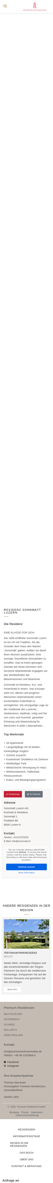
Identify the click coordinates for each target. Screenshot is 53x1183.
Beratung (14, 1112)
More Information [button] (27, 872)
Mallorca (10, 1030)
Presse (25, 1112)
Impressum (37, 1112)
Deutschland (13, 1014)
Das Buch (26, 1152)
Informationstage (26, 1136)
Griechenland (13, 1035)
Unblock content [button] (26, 867)
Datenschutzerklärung (27, 1115)
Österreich (12, 1019)
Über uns (26, 1159)
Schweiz (9, 1024)
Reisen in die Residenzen (19, 1144)
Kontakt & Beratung (26, 1166)
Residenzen (26, 1129)
